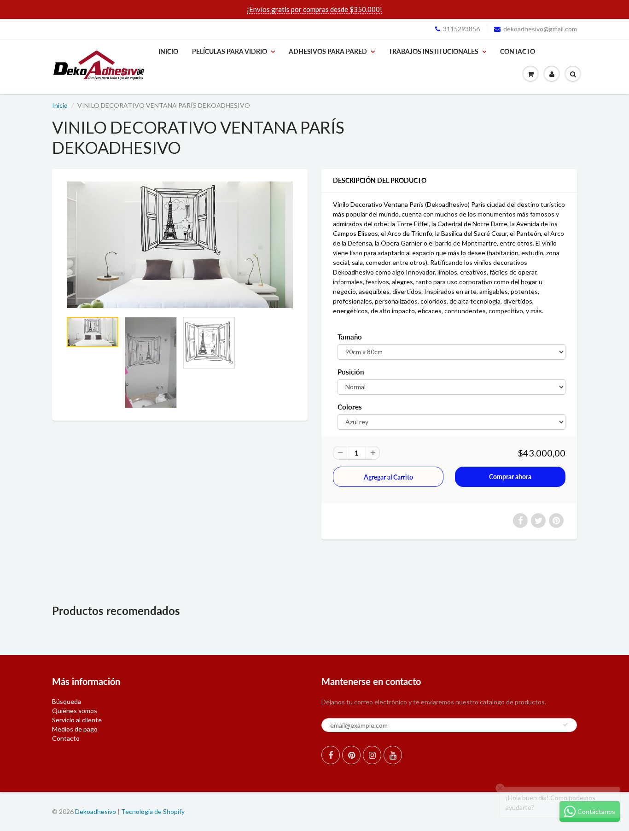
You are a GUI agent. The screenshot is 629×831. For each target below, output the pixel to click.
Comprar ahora (510, 476)
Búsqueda (66, 701)
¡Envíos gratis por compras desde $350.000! (314, 9)
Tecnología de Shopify (153, 811)
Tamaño (350, 337)
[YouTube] (393, 755)
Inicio (168, 51)
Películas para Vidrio (229, 51)
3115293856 (461, 29)
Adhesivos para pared (328, 51)
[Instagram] (372, 755)
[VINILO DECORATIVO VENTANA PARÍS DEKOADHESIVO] (180, 244)
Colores (350, 407)
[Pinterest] (351, 755)
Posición (351, 372)
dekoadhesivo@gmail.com (540, 29)
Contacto (517, 51)
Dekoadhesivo (95, 811)
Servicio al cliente (77, 720)
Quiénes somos (74, 710)
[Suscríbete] (565, 724)
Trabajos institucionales (433, 51)
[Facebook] (330, 755)
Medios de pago (75, 729)
